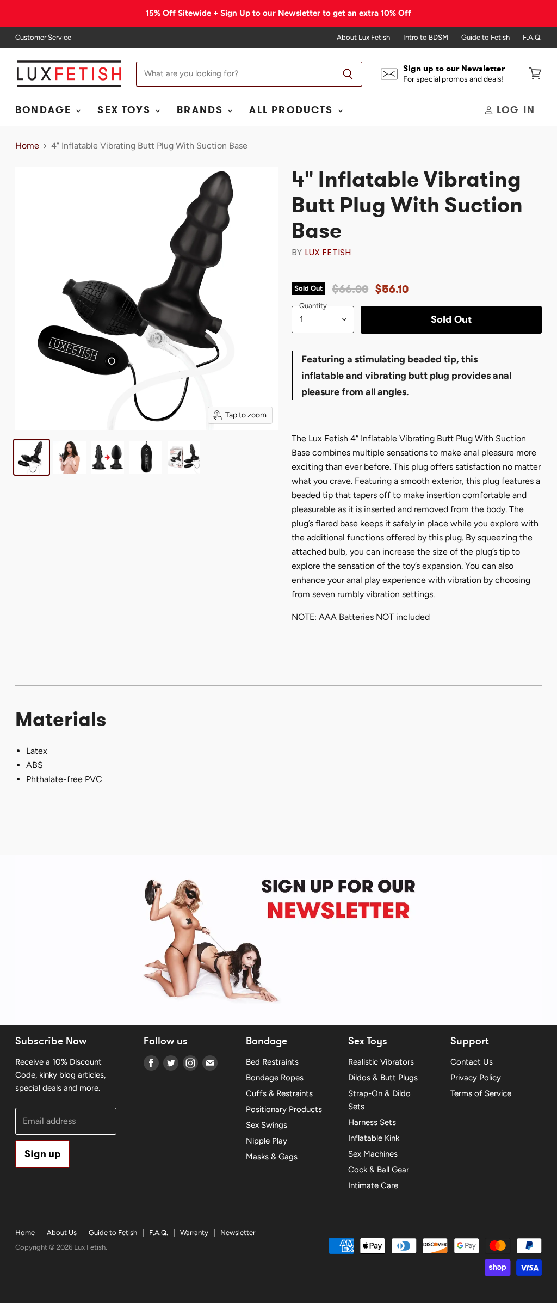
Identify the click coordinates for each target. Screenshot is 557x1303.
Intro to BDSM (425, 37)
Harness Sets (372, 1122)
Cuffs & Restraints (279, 1093)
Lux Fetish (328, 252)
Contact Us (471, 1062)
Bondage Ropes (275, 1078)
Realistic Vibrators (381, 1062)
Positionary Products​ (284, 1109)
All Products (292, 109)
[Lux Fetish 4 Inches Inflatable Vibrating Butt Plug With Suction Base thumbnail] (31, 457)
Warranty (194, 1232)
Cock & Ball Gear (378, 1170)
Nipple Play (266, 1141)
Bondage (45, 109)
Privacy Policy (475, 1078)
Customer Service (43, 37)
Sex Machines (373, 1154)
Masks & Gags (272, 1156)
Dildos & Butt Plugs (383, 1078)
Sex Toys (125, 109)
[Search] (347, 74)
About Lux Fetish (363, 37)
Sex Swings (266, 1125)
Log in (514, 109)
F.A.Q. (532, 37)
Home (27, 146)
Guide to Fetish (485, 37)
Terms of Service (480, 1093)
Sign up (42, 1153)
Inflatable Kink (373, 1138)
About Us (62, 1232)
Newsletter (237, 1232)
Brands (201, 109)
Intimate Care (373, 1185)
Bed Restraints (272, 1062)
